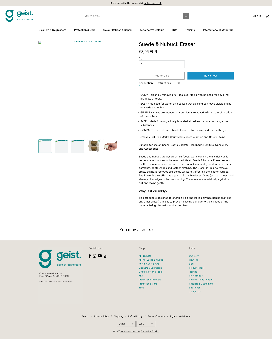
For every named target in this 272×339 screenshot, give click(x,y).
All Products (145, 255)
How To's (193, 259)
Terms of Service (156, 316)
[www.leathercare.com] (19, 16)
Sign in (257, 15)
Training (190, 29)
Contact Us (195, 291)
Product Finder (196, 267)
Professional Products (150, 279)
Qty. (141, 58)
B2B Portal (194, 287)
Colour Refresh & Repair (117, 29)
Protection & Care (84, 29)
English (122, 324)
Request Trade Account (201, 279)
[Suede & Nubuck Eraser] (45, 146)
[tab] (146, 83)
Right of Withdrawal (180, 316)
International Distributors (218, 29)
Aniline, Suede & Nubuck (151, 259)
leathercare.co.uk (153, 3)
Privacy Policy (101, 316)
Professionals (196, 275)
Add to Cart (162, 75)
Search (85, 316)
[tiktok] (105, 257)
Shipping (118, 316)
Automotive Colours (152, 29)
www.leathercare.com (130, 331)
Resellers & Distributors (201, 283)
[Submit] (186, 16)
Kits (174, 29)
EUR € (141, 324)
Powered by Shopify (150, 331)
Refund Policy (135, 316)
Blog (191, 263)
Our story (194, 255)
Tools (141, 287)
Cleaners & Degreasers (52, 29)
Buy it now (210, 75)
